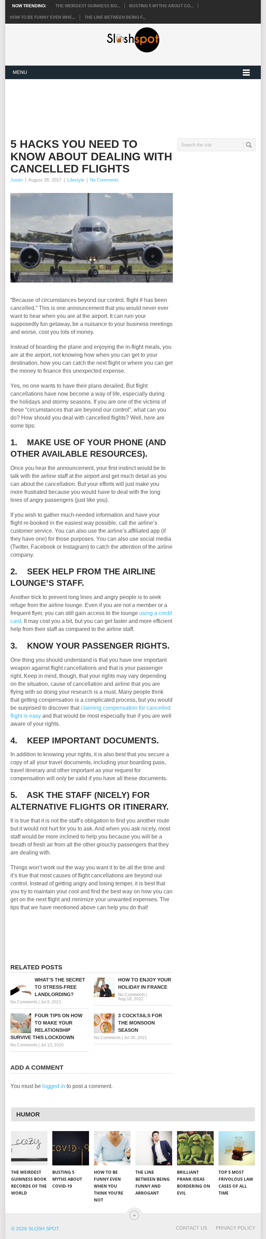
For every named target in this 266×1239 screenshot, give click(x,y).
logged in (53, 1086)
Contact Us (191, 1228)
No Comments (104, 180)
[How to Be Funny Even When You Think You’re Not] (112, 1148)
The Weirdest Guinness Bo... (87, 5)
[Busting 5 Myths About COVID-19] (70, 1148)
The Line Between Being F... (115, 17)
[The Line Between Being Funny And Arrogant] (153, 1148)
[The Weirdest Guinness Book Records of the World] (29, 1148)
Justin (16, 180)
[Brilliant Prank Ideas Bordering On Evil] (195, 1148)
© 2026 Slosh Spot (35, 1228)
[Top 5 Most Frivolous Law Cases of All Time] (237, 1148)
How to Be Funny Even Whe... (42, 17)
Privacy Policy (235, 1228)
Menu (20, 72)
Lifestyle (75, 180)
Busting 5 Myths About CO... (161, 5)
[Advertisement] (136, 103)
